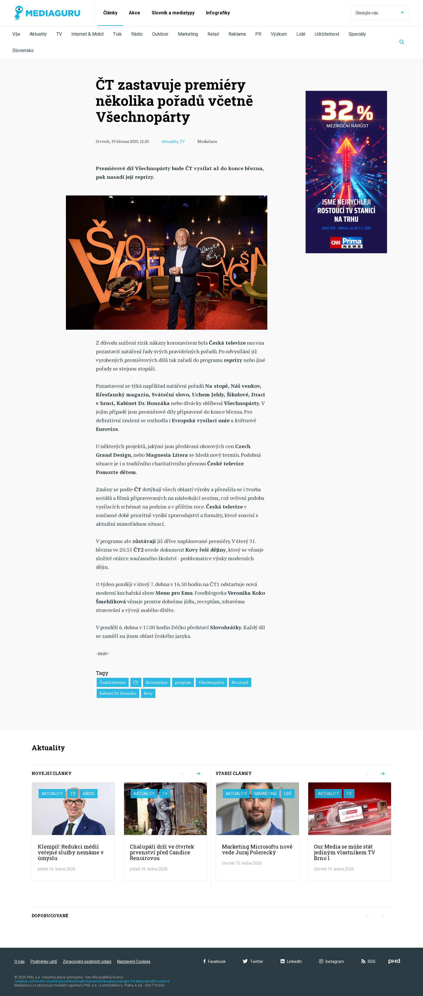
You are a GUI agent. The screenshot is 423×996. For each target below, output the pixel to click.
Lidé (300, 34)
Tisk (117, 34)
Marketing (188, 34)
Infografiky (218, 13)
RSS (372, 961)
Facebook (217, 961)
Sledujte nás (367, 13)
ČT (135, 682)
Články (110, 13)
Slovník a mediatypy (173, 13)
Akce (134, 13)
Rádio (137, 34)
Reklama (237, 34)
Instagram (334, 961)
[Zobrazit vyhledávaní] (402, 42)
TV (59, 34)
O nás (19, 961)
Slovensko (23, 50)
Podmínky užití (44, 961)
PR (258, 34)
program (183, 682)
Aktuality (38, 34)
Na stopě (240, 682)
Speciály (357, 34)
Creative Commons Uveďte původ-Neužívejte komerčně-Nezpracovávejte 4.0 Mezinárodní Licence (91, 981)
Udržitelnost (327, 34)
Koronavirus (156, 682)
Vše (16, 34)
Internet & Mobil (87, 34)
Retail (213, 34)
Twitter (256, 961)
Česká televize (113, 682)
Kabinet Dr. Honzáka (118, 693)
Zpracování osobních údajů (87, 961)
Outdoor (160, 34)
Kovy (148, 693)
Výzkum (279, 34)
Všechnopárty (211, 682)
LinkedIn (294, 961)
